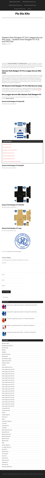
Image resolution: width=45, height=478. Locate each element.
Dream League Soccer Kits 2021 (8, 393)
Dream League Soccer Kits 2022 (8, 395)
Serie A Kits (4, 455)
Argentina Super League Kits (7, 345)
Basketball (4, 352)
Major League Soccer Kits (7, 429)
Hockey (3, 419)
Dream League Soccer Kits (7, 367)
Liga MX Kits (4, 427)
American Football (5, 343)
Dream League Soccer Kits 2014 (8, 378)
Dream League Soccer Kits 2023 (8, 397)
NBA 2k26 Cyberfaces (6, 436)
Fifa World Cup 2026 (6, 410)
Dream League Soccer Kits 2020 (8, 391)
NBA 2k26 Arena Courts (6, 434)
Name (3, 274)
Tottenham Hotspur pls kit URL (9, 158)
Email (3, 280)
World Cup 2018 (5, 464)
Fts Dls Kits (22, 13)
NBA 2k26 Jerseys (5, 438)
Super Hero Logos (5, 460)
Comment (4, 262)
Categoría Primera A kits (6, 360)
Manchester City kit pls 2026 (8, 152)
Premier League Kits (17, 251)
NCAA (3, 442)
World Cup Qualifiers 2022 (7, 466)
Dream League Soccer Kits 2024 (8, 399)
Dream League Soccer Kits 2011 (8, 371)
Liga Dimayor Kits (5, 425)
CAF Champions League (6, 358)
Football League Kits (6, 414)
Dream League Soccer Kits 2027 (8, 406)
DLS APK (3, 365)
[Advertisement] (22, 28)
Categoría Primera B (6, 362)
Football (3, 412)
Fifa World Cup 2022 (6, 408)
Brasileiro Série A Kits (6, 354)
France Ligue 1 (5, 416)
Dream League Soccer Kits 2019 (8, 388)
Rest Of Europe (5, 453)
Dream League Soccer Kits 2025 (8, 401)
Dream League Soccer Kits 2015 (8, 380)
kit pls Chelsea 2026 (7, 147)
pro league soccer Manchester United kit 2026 (12, 161)
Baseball (3, 349)
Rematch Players (5, 451)
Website (3, 285)
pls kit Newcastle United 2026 (8, 155)
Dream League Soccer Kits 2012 (8, 373)
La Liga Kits (4, 423)
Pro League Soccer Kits (10, 251)
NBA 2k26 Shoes (5, 440)
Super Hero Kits (5, 458)
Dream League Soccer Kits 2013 (8, 375)
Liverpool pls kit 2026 (7, 144)
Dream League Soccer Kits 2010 (8, 369)
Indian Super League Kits (7, 421)
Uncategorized (5, 462)
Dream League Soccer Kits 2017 (8, 384)
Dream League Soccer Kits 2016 (8, 382)
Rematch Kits (4, 449)
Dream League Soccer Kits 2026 (8, 404)
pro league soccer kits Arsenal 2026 (10, 150)
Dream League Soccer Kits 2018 (8, 386)
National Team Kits (5, 432)
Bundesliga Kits (5, 356)
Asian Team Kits (5, 347)
